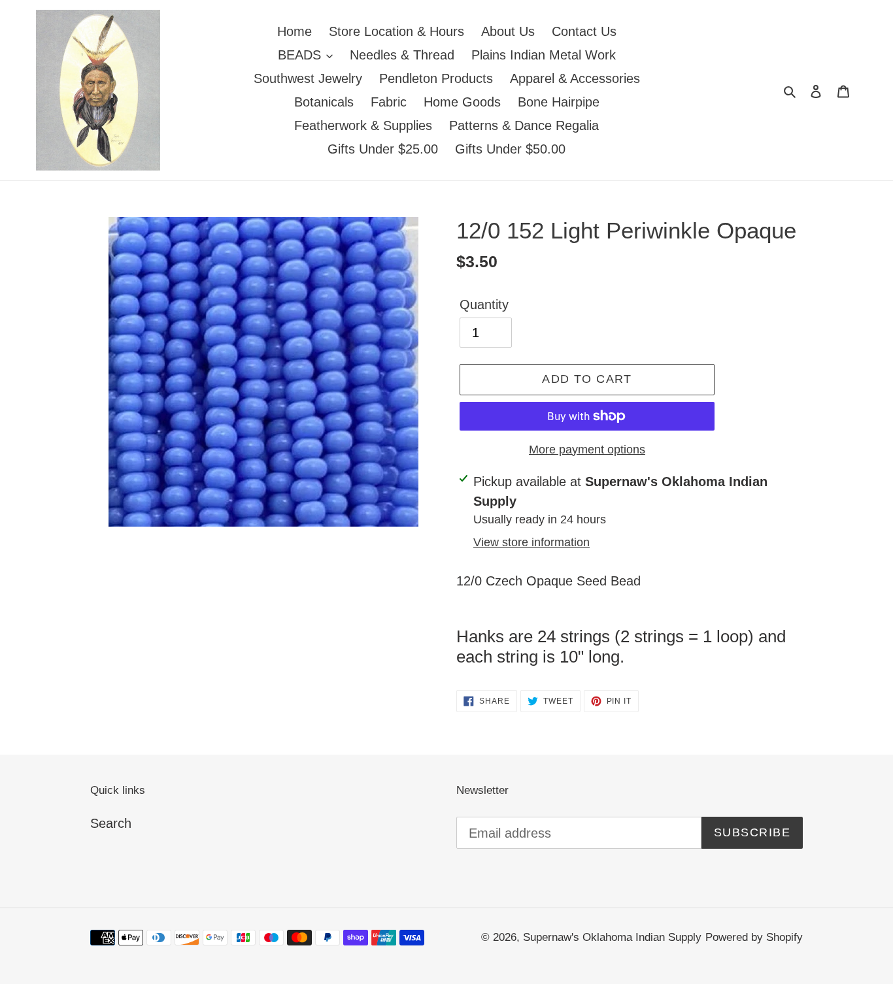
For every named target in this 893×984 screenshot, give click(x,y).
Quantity (484, 304)
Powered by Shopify (754, 937)
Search (110, 823)
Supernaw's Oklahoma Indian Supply (612, 937)
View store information (531, 542)
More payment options (587, 449)
